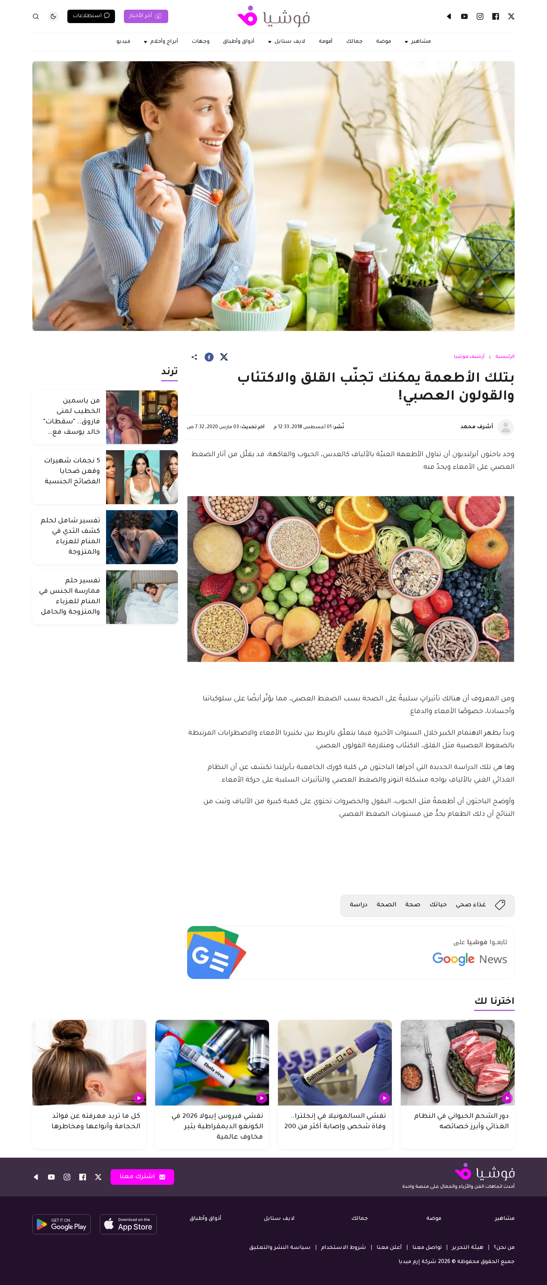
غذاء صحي (471, 905)
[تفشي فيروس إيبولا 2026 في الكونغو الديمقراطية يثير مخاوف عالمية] (212, 1063)
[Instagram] (480, 16)
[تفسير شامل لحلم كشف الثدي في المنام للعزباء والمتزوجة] (142, 537)
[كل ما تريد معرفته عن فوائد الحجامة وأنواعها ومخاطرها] (89, 1063)
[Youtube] (464, 16)
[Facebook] (495, 16)
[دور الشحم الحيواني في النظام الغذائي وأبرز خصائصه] (458, 1063)
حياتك (438, 905)
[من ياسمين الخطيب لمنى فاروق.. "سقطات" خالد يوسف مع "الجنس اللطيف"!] (142, 417)
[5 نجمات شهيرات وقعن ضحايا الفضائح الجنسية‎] (142, 477)
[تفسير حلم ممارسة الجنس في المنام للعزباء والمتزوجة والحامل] (142, 597)
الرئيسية (505, 357)
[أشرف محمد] (506, 427)
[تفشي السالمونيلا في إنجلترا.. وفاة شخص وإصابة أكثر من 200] (335, 1063)
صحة (412, 905)
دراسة (359, 905)
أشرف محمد (476, 427)
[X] (511, 16)
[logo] (273, 16)
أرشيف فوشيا (469, 357)
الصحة (386, 905)
